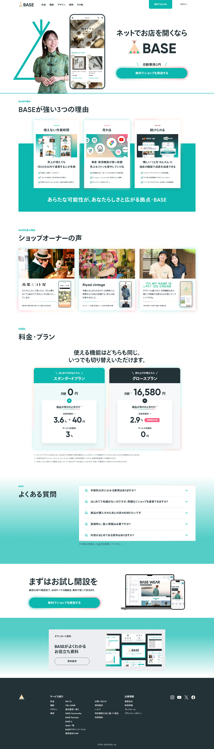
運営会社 (129, 701)
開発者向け (71, 733)
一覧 (69, 725)
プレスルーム (130, 709)
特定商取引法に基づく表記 (107, 713)
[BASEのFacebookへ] (193, 697)
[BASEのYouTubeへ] (179, 697)
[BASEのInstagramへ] (172, 697)
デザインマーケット (75, 729)
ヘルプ (99, 544)
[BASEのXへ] (186, 697)
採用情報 (129, 705)
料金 (52, 701)
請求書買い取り (72, 709)
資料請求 (99, 705)
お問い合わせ (101, 701)
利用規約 (99, 717)
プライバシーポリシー (133, 713)
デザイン (53, 709)
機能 (52, 705)
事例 (52, 713)
